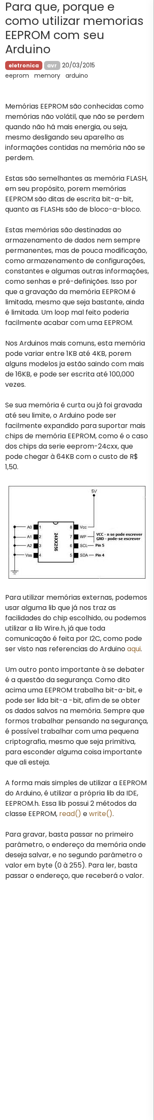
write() (101, 814)
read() (70, 814)
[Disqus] (77, 1009)
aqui (134, 649)
